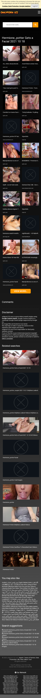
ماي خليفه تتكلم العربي (32, 592)
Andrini (4, 582)
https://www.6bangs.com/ (10, 678)
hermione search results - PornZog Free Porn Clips (19, 233)
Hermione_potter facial (10, 282)
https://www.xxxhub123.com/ (10, 688)
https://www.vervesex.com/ (10, 685)
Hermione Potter (8, 569)
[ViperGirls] (30, 133)
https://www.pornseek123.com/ (30, 680)
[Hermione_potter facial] (11, 278)
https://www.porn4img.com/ (30, 691)
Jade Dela (18, 597)
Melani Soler (27, 582)
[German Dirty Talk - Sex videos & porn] (30, 182)
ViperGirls (25, 136)
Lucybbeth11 (6, 599)
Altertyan (26, 590)
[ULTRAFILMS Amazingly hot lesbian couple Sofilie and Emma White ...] (30, 254)
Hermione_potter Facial (10, 457)
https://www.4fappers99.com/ (10, 677)
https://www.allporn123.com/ (30, 684)
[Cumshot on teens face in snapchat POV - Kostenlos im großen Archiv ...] (11, 109)
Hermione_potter (8, 502)
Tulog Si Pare (31, 584)
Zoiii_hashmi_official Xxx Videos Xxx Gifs (15, 606)
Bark (37, 620)
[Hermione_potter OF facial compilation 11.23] (11, 133)
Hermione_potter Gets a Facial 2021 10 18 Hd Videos (20, 435)
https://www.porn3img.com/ (30, 690)
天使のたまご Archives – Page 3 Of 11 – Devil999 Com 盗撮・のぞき (20, 610)
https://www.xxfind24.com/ (10, 691)
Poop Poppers (27, 597)
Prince (12, 597)
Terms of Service (29, 658)
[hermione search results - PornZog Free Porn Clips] (11, 230)
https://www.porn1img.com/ (30, 687)
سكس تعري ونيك (17, 590)
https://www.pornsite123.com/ (10, 683)
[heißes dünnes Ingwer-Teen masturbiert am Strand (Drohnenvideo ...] (11, 206)
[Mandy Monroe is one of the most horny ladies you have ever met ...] (11, 157)
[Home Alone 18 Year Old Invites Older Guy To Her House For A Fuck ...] (11, 254)
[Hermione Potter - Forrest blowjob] (30, 85)
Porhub (14, 599)
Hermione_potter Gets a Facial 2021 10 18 (16, 368)
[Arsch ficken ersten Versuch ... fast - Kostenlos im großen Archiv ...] (30, 60)
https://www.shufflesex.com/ (10, 684)
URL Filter (20, 659)
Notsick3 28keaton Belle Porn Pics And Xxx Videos (18, 586)
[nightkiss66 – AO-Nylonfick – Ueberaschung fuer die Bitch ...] (30, 230)
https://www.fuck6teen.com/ (30, 678)
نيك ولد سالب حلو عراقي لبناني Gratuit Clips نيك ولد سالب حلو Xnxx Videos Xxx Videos (19, 600)
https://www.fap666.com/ (10, 681)
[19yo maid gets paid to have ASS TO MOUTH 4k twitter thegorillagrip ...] (11, 85)
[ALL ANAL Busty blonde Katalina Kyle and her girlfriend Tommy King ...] (11, 60)
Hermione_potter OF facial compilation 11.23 (17, 136)
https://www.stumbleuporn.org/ (30, 692)
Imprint (21, 658)
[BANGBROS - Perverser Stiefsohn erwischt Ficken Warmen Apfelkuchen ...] (30, 157)
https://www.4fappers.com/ (10, 676)
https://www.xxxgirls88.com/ (30, 676)
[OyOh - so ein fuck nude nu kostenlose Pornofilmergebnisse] (11, 182)
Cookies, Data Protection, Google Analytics (16, 6)
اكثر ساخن (32, 620)
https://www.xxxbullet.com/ (10, 687)
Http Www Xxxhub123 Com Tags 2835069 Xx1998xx (19, 608)
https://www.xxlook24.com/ (10, 692)
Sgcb (21, 582)
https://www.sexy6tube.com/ (30, 677)
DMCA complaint (7, 338)
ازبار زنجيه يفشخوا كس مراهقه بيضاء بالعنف (24, 612)
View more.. (20, 291)
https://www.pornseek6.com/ (30, 681)
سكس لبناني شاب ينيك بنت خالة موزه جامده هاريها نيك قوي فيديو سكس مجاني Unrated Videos (19, 593)
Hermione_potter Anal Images (12, 480)
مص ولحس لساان (12, 582)
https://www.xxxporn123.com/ (10, 690)
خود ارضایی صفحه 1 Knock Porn (12, 614)
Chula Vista (33, 590)
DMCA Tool (27, 659)
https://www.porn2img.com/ (30, 688)
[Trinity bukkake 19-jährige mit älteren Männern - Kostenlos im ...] (30, 109)
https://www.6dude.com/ (10, 680)
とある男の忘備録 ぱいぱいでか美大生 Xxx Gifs (20, 583)
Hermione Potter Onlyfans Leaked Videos (16, 525)
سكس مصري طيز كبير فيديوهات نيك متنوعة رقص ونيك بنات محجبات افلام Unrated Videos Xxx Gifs (19, 604)
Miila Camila (33, 606)
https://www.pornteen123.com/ (30, 683)
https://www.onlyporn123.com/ (30, 685)
